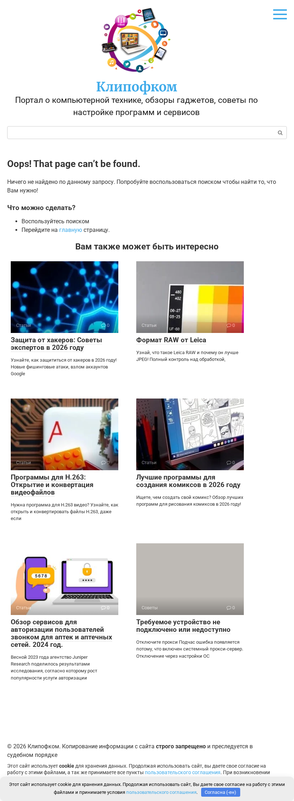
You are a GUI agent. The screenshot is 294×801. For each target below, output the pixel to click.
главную (70, 230)
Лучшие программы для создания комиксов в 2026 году (188, 481)
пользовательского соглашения (182, 772)
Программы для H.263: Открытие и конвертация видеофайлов (52, 484)
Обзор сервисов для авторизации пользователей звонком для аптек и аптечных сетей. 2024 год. (61, 633)
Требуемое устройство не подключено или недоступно (183, 626)
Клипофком (136, 87)
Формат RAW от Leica (171, 340)
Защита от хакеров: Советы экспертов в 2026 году (56, 344)
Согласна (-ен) (220, 792)
